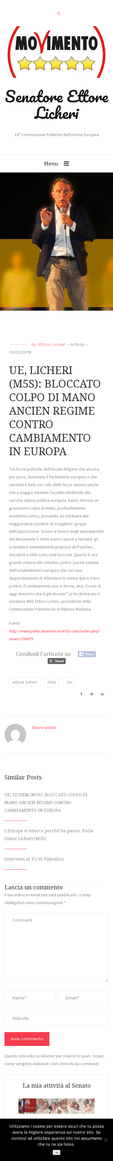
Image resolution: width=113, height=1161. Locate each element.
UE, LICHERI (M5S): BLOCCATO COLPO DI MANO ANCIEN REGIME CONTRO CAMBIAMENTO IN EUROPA (46, 802)
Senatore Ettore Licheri (56, 104)
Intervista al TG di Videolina (34, 859)
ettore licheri (24, 682)
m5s (52, 682)
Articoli (77, 344)
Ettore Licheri (51, 344)
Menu (51, 163)
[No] (105, 1140)
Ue (69, 682)
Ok (56, 1152)
